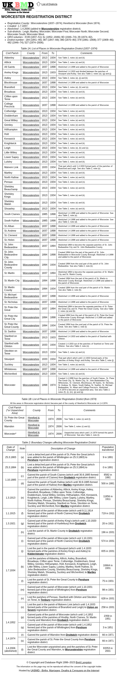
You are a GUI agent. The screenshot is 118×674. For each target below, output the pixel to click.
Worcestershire (50, 28)
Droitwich (69, 477)
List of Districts (49, 4)
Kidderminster (36, 554)
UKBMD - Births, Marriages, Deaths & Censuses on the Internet (65, 670)
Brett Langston (84, 662)
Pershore (33, 460)
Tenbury (45, 600)
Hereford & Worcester (34, 419)
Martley (67, 485)
